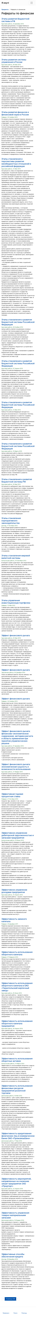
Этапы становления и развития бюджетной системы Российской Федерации (18, 322)
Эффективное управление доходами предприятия (14, 891)
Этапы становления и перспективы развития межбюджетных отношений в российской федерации (16, 162)
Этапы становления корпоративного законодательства (11, 520)
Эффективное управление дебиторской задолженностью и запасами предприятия (18, 835)
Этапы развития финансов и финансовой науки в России (15, 113)
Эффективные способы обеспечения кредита (13, 1255)
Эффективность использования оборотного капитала (17, 953)
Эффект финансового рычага (16, 635)
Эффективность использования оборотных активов (17, 1059)
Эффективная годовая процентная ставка (12, 795)
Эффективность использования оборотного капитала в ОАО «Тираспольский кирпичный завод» (17, 987)
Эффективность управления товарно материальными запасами (15, 1215)
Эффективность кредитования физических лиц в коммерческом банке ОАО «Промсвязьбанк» (18, 1136)
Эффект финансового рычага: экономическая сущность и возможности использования (16, 766)
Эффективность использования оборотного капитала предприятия (17, 1023)
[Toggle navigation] (31, 3)
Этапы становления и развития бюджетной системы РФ (17, 480)
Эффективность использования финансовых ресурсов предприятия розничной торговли (17, 1089)
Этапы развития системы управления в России (14, 60)
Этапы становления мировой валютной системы (16, 556)
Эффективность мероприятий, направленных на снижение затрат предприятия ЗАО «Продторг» (16, 1182)
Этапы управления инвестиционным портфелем (16, 601)
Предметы (5, 9)
